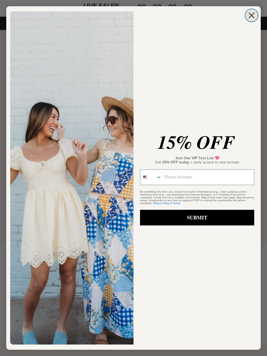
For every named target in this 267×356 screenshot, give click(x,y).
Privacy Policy (161, 203)
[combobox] (151, 177)
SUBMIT (197, 217)
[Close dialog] (251, 15)
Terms (176, 203)
